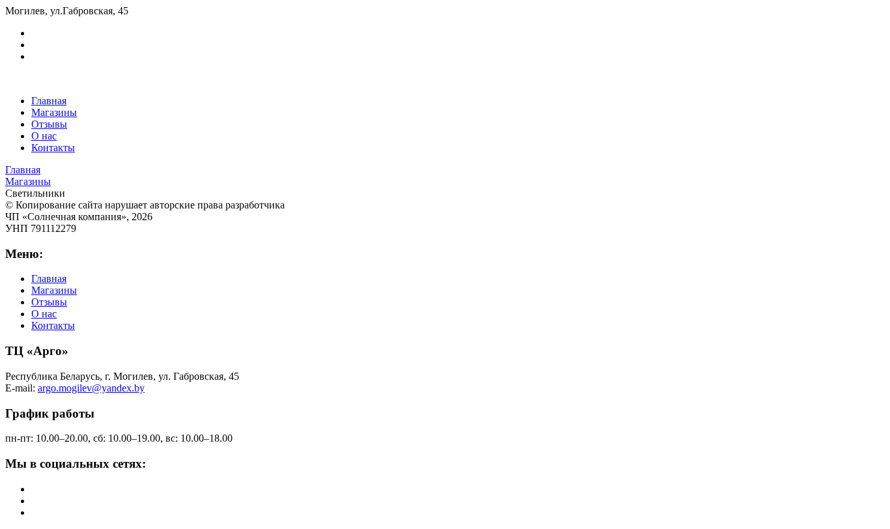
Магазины (54, 112)
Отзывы (49, 124)
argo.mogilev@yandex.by (91, 387)
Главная (48, 100)
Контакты (53, 147)
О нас (44, 135)
